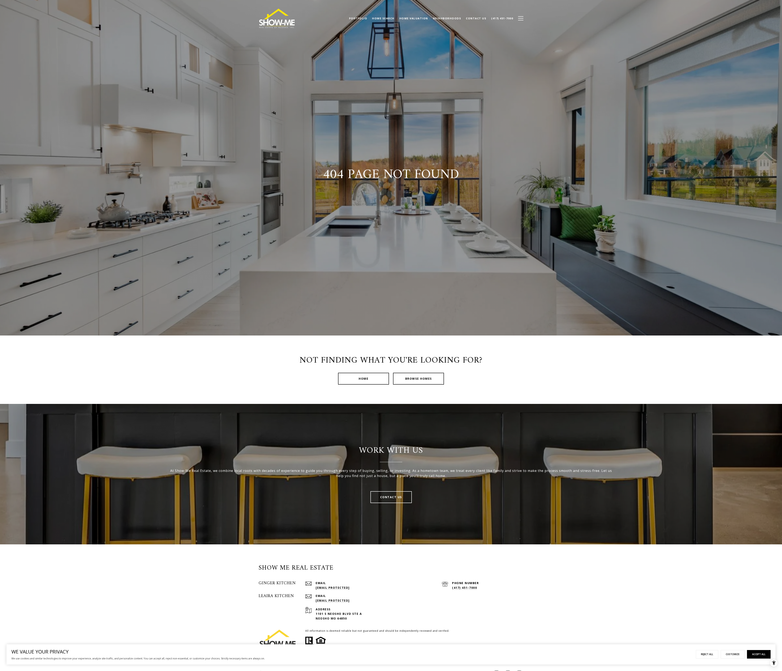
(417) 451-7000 (464, 588)
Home (363, 378)
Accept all (759, 654)
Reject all (707, 654)
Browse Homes (418, 378)
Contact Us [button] (391, 497)
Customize (732, 654)
